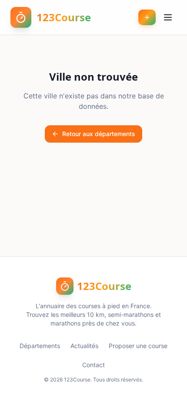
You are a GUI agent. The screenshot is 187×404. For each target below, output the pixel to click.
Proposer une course (138, 345)
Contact (93, 364)
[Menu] (168, 17)
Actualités (84, 345)
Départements (40, 345)
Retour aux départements (98, 133)
